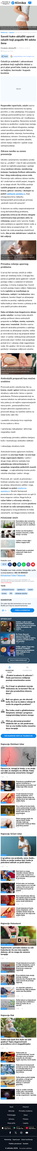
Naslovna (4, 32)
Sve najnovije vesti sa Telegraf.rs (18, 736)
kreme (4, 593)
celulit (30, 590)
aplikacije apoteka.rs (16, 193)
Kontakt (25, 1144)
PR (11, 593)
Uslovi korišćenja (6, 583)
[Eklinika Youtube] (27, 1133)
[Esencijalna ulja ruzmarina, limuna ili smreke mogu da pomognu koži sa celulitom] (8, 524)
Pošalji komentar (22, 610)
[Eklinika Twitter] (16, 1133)
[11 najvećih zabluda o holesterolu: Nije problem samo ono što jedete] (8, 992)
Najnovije (12, 744)
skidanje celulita (21, 593)
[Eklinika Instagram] (21, 1133)
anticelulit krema (8, 590)
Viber (14, 575)
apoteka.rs (21, 590)
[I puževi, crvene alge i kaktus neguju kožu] (8, 544)
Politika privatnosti (15, 1144)
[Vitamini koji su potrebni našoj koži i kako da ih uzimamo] (8, 553)
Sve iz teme (18, 660)
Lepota (11, 32)
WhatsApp (5, 575)
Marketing (7, 1140)
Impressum (16, 1140)
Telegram (21, 575)
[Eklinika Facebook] (10, 1133)
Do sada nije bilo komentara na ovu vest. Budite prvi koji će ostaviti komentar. (16, 605)
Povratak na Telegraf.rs (6, 3)
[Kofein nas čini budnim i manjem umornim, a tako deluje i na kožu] (8, 534)
